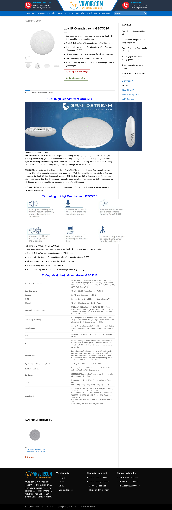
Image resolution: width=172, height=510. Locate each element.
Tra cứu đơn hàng (102, 13)
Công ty (62, 478)
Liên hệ (89, 13)
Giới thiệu (80, 13)
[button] (27, 58)
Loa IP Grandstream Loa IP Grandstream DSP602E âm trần (35, 452)
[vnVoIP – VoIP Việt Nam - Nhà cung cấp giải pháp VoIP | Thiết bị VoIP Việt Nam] (86, 5)
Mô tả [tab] (27, 93)
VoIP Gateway (128, 99)
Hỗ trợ (61, 13)
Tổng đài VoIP (128, 90)
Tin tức (71, 13)
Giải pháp (51, 13)
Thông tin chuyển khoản (99, 490)
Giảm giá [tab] (53, 93)
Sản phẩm (39, 13)
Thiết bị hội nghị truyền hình (133, 94)
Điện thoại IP (127, 81)
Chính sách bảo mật (97, 486)
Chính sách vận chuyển (99, 482)
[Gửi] (145, 13)
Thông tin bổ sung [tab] (39, 93)
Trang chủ (29, 13)
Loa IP (38, 21)
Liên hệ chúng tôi (66, 490)
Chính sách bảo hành (98, 478)
